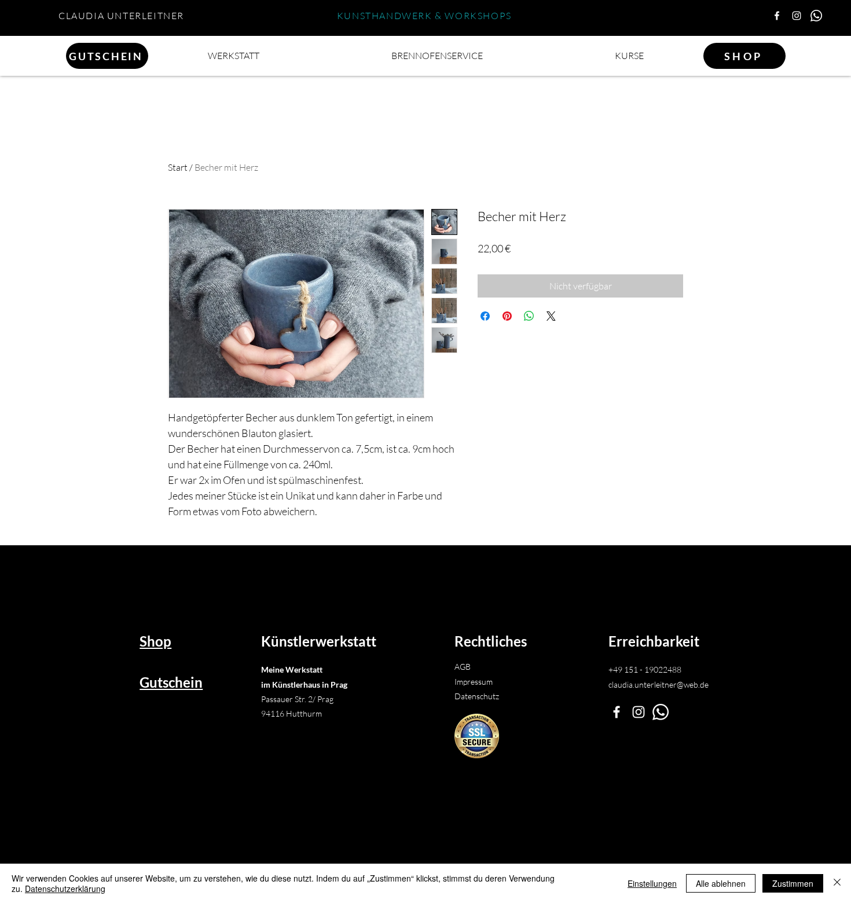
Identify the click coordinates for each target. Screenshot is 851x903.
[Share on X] (551, 316)
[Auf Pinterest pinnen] (507, 316)
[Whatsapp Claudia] (816, 15)
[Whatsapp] (660, 712)
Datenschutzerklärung (65, 888)
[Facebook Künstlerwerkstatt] (777, 15)
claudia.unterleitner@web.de (658, 684)
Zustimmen (792, 883)
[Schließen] (837, 883)
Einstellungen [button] (652, 883)
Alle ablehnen (721, 883)
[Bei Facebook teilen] (485, 316)
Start (178, 167)
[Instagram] (796, 15)
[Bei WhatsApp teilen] (529, 316)
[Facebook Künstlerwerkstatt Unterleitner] (616, 712)
